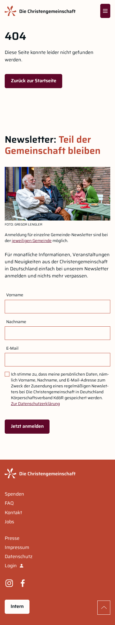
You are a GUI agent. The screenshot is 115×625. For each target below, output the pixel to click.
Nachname (16, 322)
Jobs (9, 521)
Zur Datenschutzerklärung (35, 403)
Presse (12, 538)
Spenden (14, 494)
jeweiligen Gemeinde (32, 240)
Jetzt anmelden (27, 426)
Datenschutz (18, 556)
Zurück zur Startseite (33, 80)
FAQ (9, 503)
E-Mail (12, 348)
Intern (17, 606)
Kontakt (13, 512)
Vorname (14, 295)
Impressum (17, 547)
